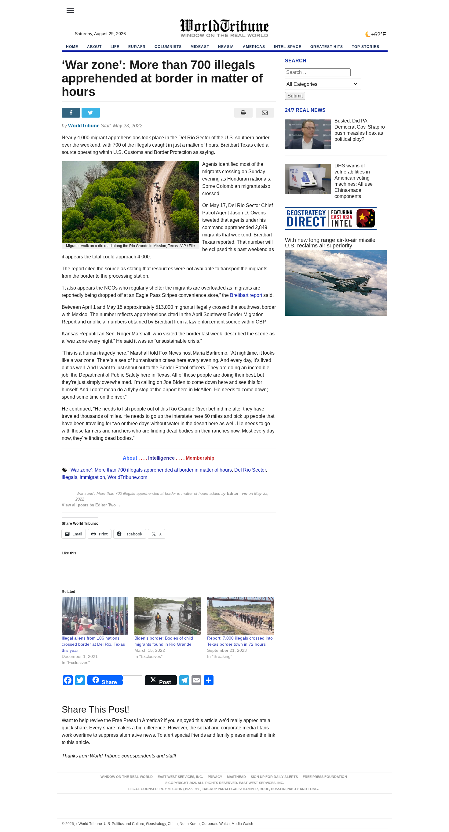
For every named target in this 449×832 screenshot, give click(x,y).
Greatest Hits (326, 47)
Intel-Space (287, 47)
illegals (69, 477)
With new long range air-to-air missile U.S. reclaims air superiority (330, 243)
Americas (254, 47)
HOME (72, 47)
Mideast (200, 47)
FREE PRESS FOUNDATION (325, 777)
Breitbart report (246, 295)
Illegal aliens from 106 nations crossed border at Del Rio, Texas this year (93, 644)
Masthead (236, 777)
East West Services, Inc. (180, 777)
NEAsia (226, 47)
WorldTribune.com (127, 477)
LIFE (115, 47)
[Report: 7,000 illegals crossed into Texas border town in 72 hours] (240, 616)
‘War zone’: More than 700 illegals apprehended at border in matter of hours (150, 470)
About (94, 47)
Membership (200, 458)
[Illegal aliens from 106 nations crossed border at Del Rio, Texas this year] (95, 616)
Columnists (168, 47)
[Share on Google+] (111, 113)
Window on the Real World (126, 777)
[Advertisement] (336, 378)
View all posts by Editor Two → (91, 505)
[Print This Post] (243, 113)
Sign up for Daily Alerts (274, 777)
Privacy (215, 777)
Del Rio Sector (250, 470)
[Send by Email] (265, 113)
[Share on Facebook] (72, 113)
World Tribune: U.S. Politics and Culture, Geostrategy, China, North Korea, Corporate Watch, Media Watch (164, 824)
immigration (92, 477)
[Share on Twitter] (91, 113)
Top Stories (365, 47)
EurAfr (137, 47)
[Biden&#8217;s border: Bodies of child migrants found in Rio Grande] (167, 616)
